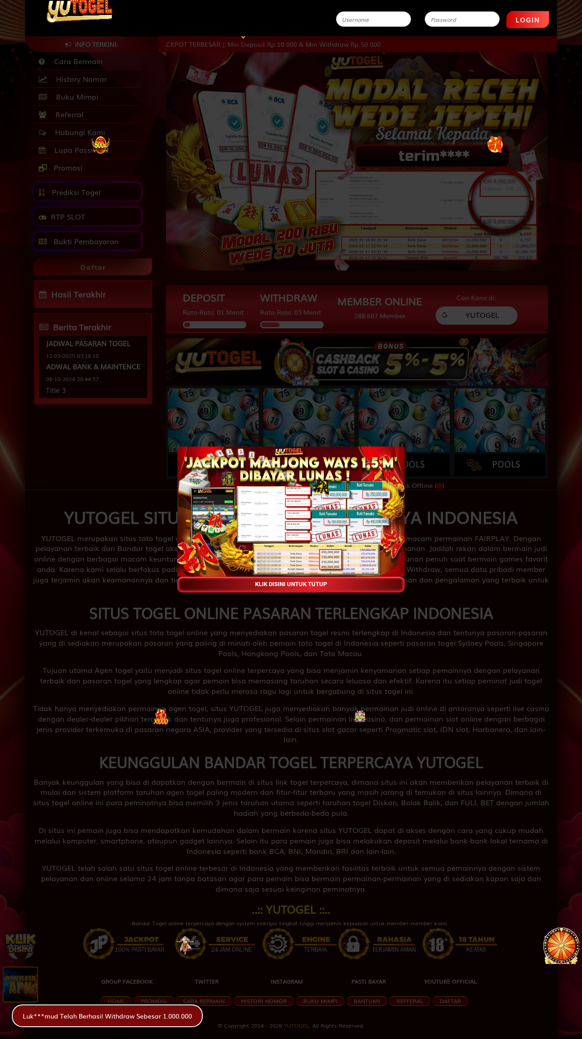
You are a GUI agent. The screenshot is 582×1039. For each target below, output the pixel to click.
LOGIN (528, 19)
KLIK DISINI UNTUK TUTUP (291, 584)
